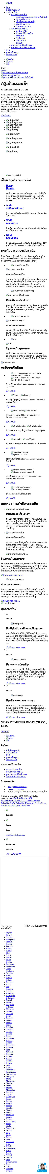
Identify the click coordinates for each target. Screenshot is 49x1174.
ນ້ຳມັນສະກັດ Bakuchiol (10, 801)
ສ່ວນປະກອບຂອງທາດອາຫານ (23, 48)
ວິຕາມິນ (19, 43)
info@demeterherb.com (17, 787)
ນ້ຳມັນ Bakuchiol (17, 803)
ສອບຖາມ (5, 731)
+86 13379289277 (13, 854)
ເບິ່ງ (7, 647)
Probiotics (20, 36)
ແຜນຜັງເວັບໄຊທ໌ (16, 798)
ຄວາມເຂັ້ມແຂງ (12, 52)
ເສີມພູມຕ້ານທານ (23, 19)
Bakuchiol (5, 803)
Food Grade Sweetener (30, 801)
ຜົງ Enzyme (21, 38)
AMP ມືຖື (28, 798)
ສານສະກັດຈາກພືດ (19, 15)
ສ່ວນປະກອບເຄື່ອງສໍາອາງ (21, 45)
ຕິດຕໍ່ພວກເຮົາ (11, 55)
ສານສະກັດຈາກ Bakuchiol (19, 805)
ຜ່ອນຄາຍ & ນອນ (23, 26)
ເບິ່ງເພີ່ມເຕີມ (6, 116)
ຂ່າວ (8, 50)
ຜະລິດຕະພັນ (11, 12)
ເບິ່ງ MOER (10, 391)
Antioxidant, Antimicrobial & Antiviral (31, 17)
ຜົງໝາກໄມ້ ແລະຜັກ (24, 33)
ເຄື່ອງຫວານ (21, 40)
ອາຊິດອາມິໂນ (21, 31)
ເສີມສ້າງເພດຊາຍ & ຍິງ (25, 22)
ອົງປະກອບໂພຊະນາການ (16, 776)
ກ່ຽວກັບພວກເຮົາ (13, 10)
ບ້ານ (8, 7)
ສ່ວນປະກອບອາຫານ (19, 29)
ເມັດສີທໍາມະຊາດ (23, 24)
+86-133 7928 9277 (16, 789)
